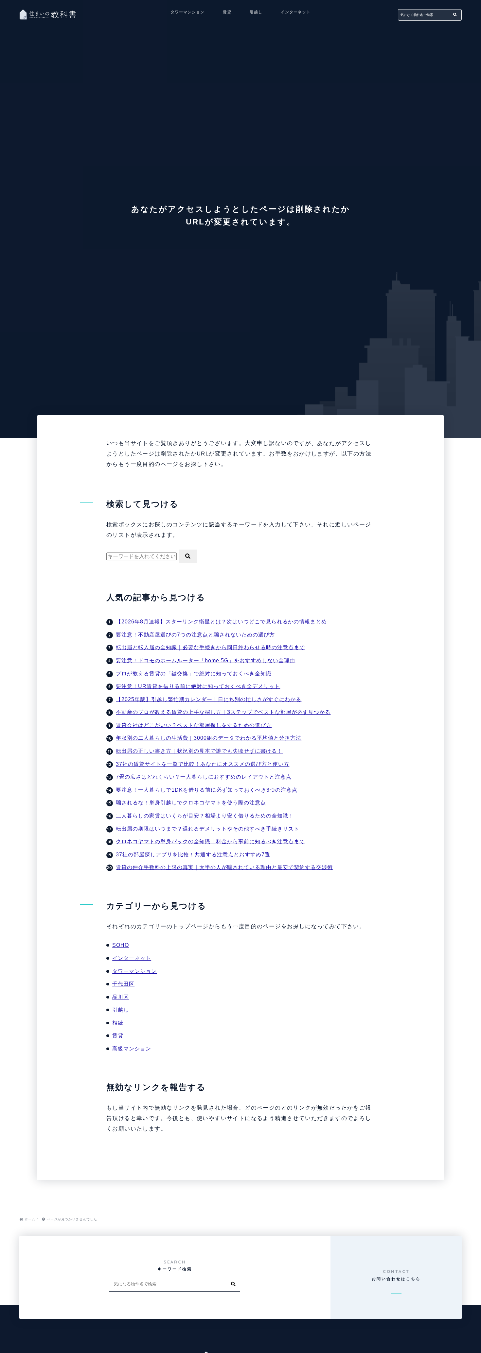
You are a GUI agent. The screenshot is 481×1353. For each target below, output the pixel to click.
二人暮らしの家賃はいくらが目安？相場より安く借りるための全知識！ (205, 815)
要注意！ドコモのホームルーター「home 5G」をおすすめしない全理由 (205, 660)
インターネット (296, 12)
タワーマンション (187, 12)
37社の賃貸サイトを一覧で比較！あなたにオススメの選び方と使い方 (202, 764)
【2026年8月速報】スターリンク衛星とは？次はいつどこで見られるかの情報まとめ (221, 621)
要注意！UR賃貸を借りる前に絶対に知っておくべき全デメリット (198, 686)
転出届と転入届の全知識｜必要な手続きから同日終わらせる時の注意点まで (210, 647)
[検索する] (455, 14)
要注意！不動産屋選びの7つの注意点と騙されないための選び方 (195, 634)
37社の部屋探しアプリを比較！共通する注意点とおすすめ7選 (193, 854)
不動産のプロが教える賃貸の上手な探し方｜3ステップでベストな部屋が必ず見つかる (223, 712)
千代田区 (123, 984)
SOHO (120, 945)
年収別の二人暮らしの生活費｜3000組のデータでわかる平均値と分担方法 (208, 738)
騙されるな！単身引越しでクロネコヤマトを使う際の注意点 (191, 802)
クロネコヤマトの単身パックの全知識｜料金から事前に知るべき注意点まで (210, 841)
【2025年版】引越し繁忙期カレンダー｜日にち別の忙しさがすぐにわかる (208, 699)
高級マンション (131, 1048)
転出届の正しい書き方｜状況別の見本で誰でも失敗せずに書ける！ (199, 751)
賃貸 (227, 12)
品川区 (120, 997)
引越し (256, 12)
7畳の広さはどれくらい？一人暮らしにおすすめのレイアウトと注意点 (204, 777)
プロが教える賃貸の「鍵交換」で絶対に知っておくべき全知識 (194, 673)
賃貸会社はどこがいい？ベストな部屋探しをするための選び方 (194, 725)
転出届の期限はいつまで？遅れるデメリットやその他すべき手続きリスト (207, 829)
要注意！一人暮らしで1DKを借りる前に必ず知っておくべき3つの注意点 (206, 790)
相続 (117, 1023)
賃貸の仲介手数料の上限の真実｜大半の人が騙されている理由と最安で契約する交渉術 (224, 867)
